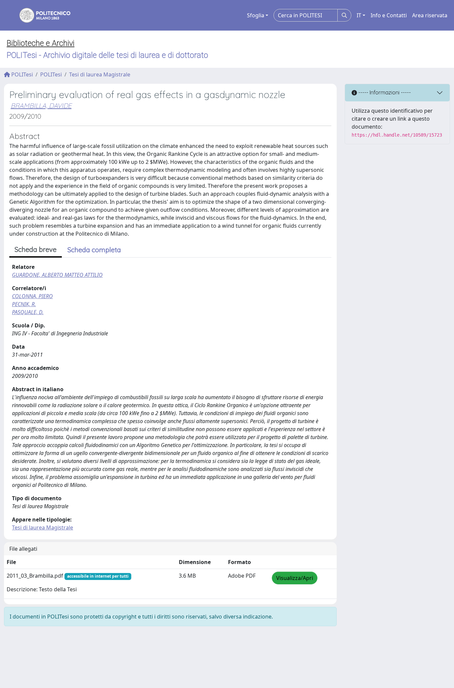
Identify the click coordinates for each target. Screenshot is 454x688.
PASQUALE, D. (28, 312)
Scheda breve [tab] (36, 249)
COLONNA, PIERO (32, 296)
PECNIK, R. (24, 304)
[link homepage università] (40, 15)
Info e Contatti (389, 15)
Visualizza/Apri (294, 578)
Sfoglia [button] (255, 15)
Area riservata (429, 15)
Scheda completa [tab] (94, 250)
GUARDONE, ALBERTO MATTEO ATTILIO (57, 275)
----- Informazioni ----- (384, 92)
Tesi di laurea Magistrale (99, 74)
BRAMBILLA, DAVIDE (41, 105)
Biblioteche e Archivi (40, 43)
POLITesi (21, 74)
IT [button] (359, 15)
